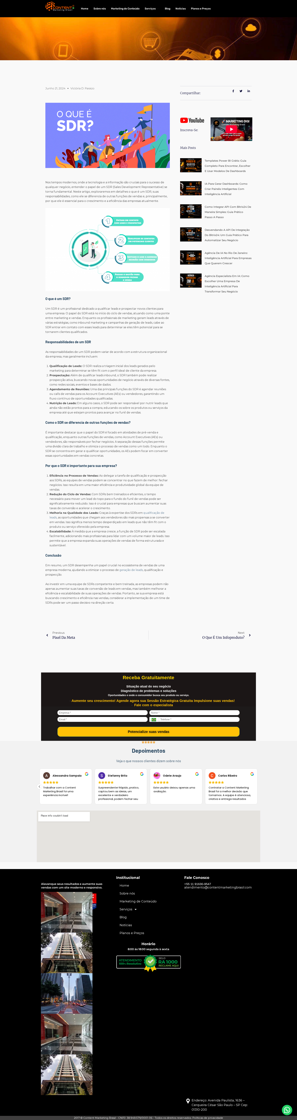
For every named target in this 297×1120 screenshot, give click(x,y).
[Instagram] (52, 927)
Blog (167, 8)
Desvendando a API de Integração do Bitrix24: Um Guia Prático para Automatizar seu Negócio (227, 235)
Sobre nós (100, 8)
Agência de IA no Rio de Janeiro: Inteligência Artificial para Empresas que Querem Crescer (228, 258)
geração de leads (131, 570)
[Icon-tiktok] (83, 927)
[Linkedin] (60, 927)
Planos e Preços (201, 8)
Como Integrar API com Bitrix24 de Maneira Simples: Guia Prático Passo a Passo (228, 212)
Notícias (180, 8)
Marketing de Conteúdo (125, 8)
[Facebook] (44, 927)
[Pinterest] (67, 927)
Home (84, 8)
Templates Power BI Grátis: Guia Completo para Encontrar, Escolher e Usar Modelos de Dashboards (227, 166)
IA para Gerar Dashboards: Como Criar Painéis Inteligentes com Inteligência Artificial (226, 189)
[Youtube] (75, 927)
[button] (257, 786)
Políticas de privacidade (207, 1117)
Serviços (150, 8)
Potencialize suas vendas (148, 732)
